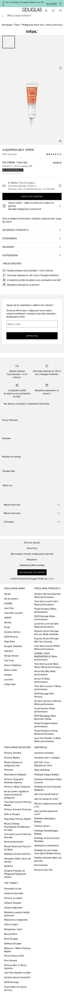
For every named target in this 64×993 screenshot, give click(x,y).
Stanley (7, 622)
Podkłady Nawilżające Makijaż (44, 820)
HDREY (7, 617)
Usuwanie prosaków (44, 752)
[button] (32, 504)
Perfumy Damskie (12, 752)
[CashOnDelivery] (49, 427)
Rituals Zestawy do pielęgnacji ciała (13, 764)
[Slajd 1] (8, 42)
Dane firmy (32, 548)
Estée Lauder (10, 669)
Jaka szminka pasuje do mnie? (45, 812)
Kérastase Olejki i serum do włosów (17, 860)
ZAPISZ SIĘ (32, 335)
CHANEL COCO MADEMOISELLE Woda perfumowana (45, 656)
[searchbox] (32, 15)
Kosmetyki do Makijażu (15, 774)
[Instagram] (10, 491)
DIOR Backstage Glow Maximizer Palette (45, 717)
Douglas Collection (13, 646)
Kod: (51, 3)
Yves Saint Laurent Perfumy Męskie (17, 803)
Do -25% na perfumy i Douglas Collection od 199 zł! (22, 3)
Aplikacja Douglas (12, 943)
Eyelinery (8, 865)
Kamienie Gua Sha (43, 869)
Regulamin (32, 559)
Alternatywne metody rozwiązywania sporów (32, 553)
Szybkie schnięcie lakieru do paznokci (48, 859)
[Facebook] (5, 491)
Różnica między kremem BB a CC (47, 805)
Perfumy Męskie (12, 757)
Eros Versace (10, 960)
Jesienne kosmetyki (13, 893)
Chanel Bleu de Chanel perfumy (15, 988)
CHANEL (8, 603)
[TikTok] (20, 491)
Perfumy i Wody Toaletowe (17, 786)
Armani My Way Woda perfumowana (45, 673)
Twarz (17, 24)
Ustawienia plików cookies (32, 565)
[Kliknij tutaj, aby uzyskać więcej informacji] (60, 3)
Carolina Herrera (12, 631)
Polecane (8, 769)
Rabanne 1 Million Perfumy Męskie (17, 950)
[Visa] (28, 427)
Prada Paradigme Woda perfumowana (45, 725)
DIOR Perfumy (11, 636)
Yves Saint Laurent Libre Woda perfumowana (46, 603)
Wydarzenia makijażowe (16, 919)
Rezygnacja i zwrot (13, 929)
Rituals (7, 593)
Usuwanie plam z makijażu (47, 757)
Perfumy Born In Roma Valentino (15, 967)
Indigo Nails (9, 684)
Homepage (7, 24)
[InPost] (18, 445)
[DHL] (7, 445)
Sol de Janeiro (11, 598)
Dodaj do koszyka (32, 196)
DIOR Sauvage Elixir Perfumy (44, 695)
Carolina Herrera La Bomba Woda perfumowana (47, 702)
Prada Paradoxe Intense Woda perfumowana (46, 732)
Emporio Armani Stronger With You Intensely (46, 640)
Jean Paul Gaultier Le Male (17, 972)
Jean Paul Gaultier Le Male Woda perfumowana (47, 740)
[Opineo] (36, 459)
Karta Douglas (11, 938)
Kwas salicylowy (42, 769)
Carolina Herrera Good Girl (17, 977)
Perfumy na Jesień (13, 897)
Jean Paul (9, 608)
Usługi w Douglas (12, 902)
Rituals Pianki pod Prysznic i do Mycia (17, 848)
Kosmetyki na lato (12, 888)
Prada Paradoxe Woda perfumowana (45, 610)
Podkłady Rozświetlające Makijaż (46, 832)
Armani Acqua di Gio (14, 955)
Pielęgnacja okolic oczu (33, 24)
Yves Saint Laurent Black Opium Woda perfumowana (47, 665)
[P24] (39, 427)
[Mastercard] (18, 427)
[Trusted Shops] (11, 459)
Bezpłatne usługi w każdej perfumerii (16, 914)
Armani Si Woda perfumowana (42, 680)
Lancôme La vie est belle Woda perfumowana (46, 625)
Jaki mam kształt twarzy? (46, 794)
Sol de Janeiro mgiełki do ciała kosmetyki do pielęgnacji (16, 794)
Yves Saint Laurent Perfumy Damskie (17, 836)
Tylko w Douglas (12, 814)
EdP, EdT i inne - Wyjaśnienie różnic (43, 764)
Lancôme (8, 679)
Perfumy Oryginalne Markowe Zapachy (14, 781)
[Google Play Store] (10, 477)
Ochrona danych (32, 542)
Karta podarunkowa (13, 841)
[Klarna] (7, 427)
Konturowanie (40, 865)
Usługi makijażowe (13, 907)
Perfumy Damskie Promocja (17, 809)
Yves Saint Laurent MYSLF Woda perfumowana (47, 647)
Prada (7, 627)
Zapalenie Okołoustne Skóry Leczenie (48, 781)
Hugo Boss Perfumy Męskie (17, 818)
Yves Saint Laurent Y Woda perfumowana (47, 688)
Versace (8, 674)
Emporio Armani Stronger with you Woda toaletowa (46, 632)
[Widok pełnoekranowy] (60, 141)
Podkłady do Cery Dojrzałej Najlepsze (47, 788)
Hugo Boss (9, 641)
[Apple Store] (25, 477)
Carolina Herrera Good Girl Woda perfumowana (47, 595)
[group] (32, 49)
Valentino (8, 650)
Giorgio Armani (11, 655)
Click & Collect (11, 924)
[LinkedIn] (25, 491)
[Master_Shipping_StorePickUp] (39, 445)
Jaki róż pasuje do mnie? (46, 798)
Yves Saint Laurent (13, 612)
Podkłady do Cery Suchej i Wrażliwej (47, 839)
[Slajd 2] (6, 55)
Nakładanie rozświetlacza (46, 845)
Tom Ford (9, 660)
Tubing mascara (42, 825)
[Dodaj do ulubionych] (60, 68)
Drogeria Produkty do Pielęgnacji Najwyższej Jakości (15, 873)
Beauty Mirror (10, 933)
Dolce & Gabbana (12, 665)
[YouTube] (15, 491)
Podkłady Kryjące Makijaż (46, 774)
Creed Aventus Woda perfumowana (44, 710)
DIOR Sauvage (11, 982)
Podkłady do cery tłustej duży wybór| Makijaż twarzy (47, 852)
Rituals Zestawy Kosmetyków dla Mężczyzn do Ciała (17, 826)
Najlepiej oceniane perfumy (17, 853)
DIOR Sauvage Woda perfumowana (44, 618)
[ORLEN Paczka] (28, 445)
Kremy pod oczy (54, 24)
